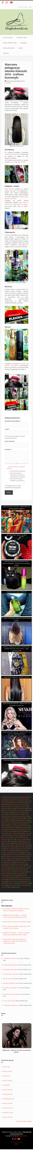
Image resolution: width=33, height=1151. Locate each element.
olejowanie (9, 854)
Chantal (10, 814)
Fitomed (26, 820)
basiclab (5, 804)
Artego (3, 801)
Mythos (14, 845)
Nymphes (24, 851)
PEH (22, 860)
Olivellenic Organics (26, 854)
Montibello (28, 843)
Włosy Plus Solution (22, 204)
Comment (8, 449)
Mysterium (7, 845)
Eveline (28, 818)
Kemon (26, 829)
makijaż (12, 841)
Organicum (9, 858)
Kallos (8, 829)
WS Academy (12, 885)
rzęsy (24, 868)
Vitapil (21, 883)
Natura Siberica (21, 847)
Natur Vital (8, 849)
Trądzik (3, 881)
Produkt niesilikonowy (20, 864)
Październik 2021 (7, 1099)
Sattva (12, 870)
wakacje (27, 883)
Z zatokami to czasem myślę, (11, 958)
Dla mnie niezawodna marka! (11, 983)
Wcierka (3, 885)
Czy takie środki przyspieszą (10, 965)
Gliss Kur (11, 824)
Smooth (5, 874)
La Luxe (27, 833)
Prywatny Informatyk (16, 1142)
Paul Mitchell (4, 860)
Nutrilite (17, 851)
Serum (12, 872)
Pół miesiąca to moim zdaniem (11, 994)
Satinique (5, 870)
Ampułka (14, 797)
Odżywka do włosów (15, 852)
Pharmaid (28, 860)
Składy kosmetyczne (10, 43)
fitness (10, 820)
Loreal (12, 839)
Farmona (3, 820)
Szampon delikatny (6, 877)
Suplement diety (12, 875)
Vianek (3, 883)
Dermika (19, 816)
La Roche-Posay (16, 835)
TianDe (17, 879)
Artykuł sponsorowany (14, 801)
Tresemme (25, 879)
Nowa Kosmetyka (8, 851)
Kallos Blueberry (9, 189)
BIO (17, 808)
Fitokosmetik (17, 820)
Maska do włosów (6, 843)
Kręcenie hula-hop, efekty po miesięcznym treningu (17, 921)
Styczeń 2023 (6, 1080)
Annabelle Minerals (24, 797)
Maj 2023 (5, 1067)
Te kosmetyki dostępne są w (11, 1005)
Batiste (11, 804)
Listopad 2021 (7, 1094)
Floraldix (3, 822)
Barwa (29, 803)
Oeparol (26, 852)
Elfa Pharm (10, 818)
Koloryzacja (20, 831)
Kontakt (6, 53)
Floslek (17, 822)
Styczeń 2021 (6, 1117)
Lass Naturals (7, 837)
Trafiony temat (21, 37)
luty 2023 (5, 1076)
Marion (18, 841)
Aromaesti (24, 799)
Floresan (10, 822)
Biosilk (12, 810)
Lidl (8, 839)
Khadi (12, 831)
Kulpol (21, 833)
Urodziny (19, 881)
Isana (27, 827)
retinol (19, 868)
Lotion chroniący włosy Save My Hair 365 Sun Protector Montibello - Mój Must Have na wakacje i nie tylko (16, 563)
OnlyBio (22, 856)
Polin (10, 864)
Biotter (18, 810)
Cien (25, 814)
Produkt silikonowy (6, 866)
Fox (22, 822)
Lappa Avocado (5, 835)
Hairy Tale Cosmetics (23, 826)
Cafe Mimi (9, 812)
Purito (27, 866)
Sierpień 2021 (6, 1103)
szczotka (3, 879)
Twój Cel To (11, 881)
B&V (28, 801)
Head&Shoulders (5, 827)
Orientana (25, 858)
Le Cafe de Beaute (18, 837)
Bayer (17, 804)
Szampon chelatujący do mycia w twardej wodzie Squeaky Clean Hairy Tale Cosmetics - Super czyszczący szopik (16, 648)
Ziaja (11, 887)
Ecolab (3, 818)
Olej (2, 854)
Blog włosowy (8, 37)
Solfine (11, 874)
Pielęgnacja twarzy (8, 862)
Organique (17, 858)
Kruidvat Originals (12, 833)
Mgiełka (16, 843)
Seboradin (18, 870)
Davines (3, 816)
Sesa (30, 872)
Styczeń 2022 (6, 1089)
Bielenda (11, 808)
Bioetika (22, 808)
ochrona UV (4, 852)
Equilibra (21, 818)
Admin (16, 1144)
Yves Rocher (4, 887)
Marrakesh (25, 841)
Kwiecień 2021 (7, 1112)
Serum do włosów (21, 872)
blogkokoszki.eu (16, 28)
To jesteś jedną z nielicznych (11, 974)
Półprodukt (4, 868)
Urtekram (26, 881)
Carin (15, 812)
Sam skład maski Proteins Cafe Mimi (17, 535)
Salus (29, 868)
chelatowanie (18, 814)
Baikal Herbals (16, 803)
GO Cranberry (19, 824)
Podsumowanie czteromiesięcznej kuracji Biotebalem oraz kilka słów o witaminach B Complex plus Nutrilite (15, 941)
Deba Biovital (11, 816)
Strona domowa (9, 441)
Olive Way (5, 856)
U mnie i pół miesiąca (9, 1001)
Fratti (26, 822)
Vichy (8, 883)
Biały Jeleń (4, 808)
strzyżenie (18, 874)
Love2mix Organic (21, 839)
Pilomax (18, 862)
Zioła (16, 887)
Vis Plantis (14, 883)
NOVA (29, 849)
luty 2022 (5, 1085)
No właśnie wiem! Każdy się (10, 969)
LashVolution (26, 835)
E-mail (7, 429)
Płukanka (12, 868)
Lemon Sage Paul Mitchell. (18, 162)
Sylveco (22, 875)
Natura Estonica (10, 847)
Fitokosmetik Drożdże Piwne (13, 154)
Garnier (5, 824)
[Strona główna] (16, 19)
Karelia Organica (17, 829)
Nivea (14, 849)
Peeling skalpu (14, 860)
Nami (2, 847)
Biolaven (29, 808)
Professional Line (19, 866)
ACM (2, 797)
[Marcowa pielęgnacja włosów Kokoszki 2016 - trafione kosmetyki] (16, 93)
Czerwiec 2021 (7, 1108)
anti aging (4, 799)
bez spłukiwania (22, 806)
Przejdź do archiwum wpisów (24, 1121)
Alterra (8, 797)
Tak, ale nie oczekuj (8, 978)
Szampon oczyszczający (21, 877)
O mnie (20, 48)
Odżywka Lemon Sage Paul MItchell (16, 592)
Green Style (12, 826)
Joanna (3, 829)
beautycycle (24, 804)
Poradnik (23, 43)
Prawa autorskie (8, 48)
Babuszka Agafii (5, 803)
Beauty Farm (4, 806)
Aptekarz (17, 799)
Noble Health (22, 849)
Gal (31, 822)
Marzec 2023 (6, 1071)
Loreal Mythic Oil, (15, 365)
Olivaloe (16, 854)
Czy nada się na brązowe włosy (11, 988)
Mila (22, 843)
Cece (20, 812)
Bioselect (5, 810)
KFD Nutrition (5, 831)
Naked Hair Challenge (24, 845)
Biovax (24, 810)
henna (14, 827)
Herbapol (21, 827)
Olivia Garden (14, 856)
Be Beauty (13, 806)
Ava (24, 801)
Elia (16, 818)
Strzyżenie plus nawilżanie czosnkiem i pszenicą (17, 677)
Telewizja (10, 879)
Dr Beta (26, 816)
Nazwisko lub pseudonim (13, 421)
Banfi (23, 803)
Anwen (10, 799)
